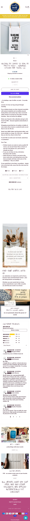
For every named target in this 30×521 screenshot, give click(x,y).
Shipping (10, 73)
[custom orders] (15, 461)
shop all (15, 450)
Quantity (15, 82)
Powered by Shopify (15, 519)
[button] (12, 182)
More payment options (15, 97)
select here (25, 137)
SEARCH (15, 499)
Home (14, 60)
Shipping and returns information (15, 174)
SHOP (15, 504)
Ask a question (15, 178)
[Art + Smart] (15, 434)
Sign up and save (15, 508)
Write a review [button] (15, 330)
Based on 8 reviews (8, 328)
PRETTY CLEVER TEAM (15, 502)
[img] (10, 350)
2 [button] (13, 416)
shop (15, 478)
